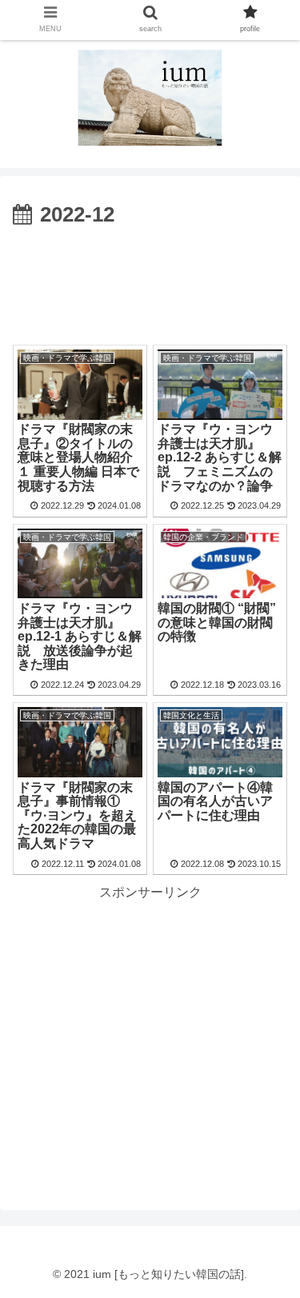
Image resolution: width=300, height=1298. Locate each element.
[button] (268, 1263)
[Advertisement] (150, 282)
